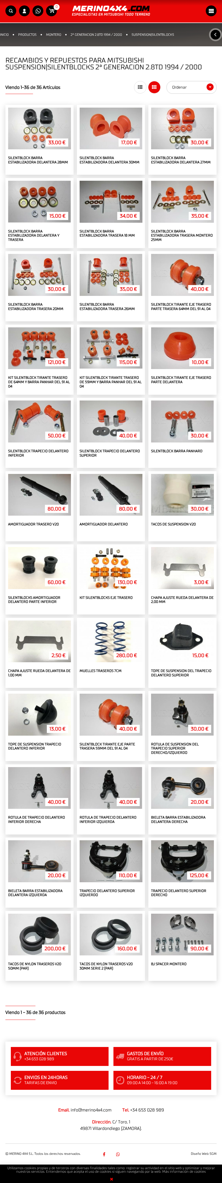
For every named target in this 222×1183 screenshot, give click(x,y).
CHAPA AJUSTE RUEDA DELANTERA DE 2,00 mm (182, 600)
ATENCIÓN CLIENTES (45, 1054)
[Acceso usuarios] (24, 11)
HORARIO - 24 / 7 (144, 1077)
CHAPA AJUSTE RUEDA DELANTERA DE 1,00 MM (39, 673)
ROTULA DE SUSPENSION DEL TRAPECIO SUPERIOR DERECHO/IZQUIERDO (175, 749)
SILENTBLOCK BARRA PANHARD (177, 451)
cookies (200, 1172)
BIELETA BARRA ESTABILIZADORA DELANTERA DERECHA (178, 820)
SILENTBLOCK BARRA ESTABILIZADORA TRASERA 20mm (35, 307)
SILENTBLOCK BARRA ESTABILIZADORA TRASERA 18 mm (107, 234)
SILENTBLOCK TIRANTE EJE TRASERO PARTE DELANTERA (181, 380)
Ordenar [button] (180, 87)
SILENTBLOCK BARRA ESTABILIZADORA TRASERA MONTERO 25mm (182, 236)
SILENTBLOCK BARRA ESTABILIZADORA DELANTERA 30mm (109, 160)
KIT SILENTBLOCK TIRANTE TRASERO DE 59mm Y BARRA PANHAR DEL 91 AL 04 (111, 382)
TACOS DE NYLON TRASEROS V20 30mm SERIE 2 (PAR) (106, 966)
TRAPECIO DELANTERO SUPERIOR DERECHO (178, 893)
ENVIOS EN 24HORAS (45, 1077)
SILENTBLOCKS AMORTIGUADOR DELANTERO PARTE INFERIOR (34, 600)
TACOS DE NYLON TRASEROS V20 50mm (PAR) (34, 966)
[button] (10, 11)
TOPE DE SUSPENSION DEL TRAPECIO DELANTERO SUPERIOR (181, 673)
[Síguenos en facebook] (104, 1154)
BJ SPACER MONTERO (169, 964)
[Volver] (215, 34)
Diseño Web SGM (204, 1153)
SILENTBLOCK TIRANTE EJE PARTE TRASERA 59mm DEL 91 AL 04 (107, 747)
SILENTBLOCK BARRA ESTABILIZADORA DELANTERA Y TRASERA (33, 236)
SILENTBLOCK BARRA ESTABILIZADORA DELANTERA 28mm (38, 160)
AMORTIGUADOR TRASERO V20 (33, 524)
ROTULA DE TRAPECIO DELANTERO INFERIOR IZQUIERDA (108, 820)
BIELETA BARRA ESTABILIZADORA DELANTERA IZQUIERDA (35, 893)
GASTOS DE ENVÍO (145, 1054)
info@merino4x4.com (91, 1110)
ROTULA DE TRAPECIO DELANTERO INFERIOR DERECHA (36, 820)
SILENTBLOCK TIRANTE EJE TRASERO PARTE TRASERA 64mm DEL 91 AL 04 (181, 307)
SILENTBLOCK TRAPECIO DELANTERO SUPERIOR (110, 453)
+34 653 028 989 (147, 1110)
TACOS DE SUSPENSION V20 (173, 524)
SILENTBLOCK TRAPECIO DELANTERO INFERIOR (38, 453)
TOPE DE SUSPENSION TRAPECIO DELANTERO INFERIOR (34, 747)
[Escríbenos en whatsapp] (37, 11)
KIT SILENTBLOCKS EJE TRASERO (106, 598)
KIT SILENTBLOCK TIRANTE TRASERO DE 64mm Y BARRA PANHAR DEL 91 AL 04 (39, 382)
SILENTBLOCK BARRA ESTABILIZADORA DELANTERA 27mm (181, 160)
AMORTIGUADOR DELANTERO (104, 524)
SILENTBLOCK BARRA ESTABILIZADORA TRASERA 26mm (107, 307)
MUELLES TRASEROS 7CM (101, 671)
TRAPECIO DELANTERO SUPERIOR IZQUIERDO (107, 893)
